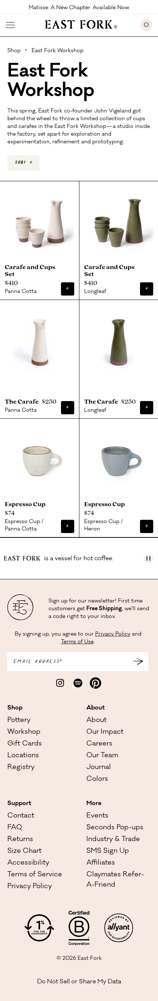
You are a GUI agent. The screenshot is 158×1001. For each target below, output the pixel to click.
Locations (23, 755)
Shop (14, 708)
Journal (98, 767)
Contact (20, 816)
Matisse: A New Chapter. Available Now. (79, 7)
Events (97, 816)
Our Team (102, 755)
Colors (97, 779)
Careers (99, 744)
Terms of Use (77, 642)
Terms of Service (34, 875)
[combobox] (23, 163)
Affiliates (100, 863)
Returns (20, 839)
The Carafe (23, 401)
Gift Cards (24, 744)
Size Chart (24, 851)
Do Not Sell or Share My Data (79, 982)
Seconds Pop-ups (114, 828)
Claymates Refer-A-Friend (115, 880)
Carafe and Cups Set (30, 271)
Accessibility (28, 863)
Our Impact (104, 732)
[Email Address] (138, 661)
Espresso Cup (26, 504)
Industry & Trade (113, 839)
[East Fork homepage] (77, 24)
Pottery (18, 720)
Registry (21, 767)
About (95, 708)
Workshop (23, 732)
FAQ (14, 828)
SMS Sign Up (107, 851)
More (93, 804)
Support (19, 804)
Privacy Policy (112, 634)
